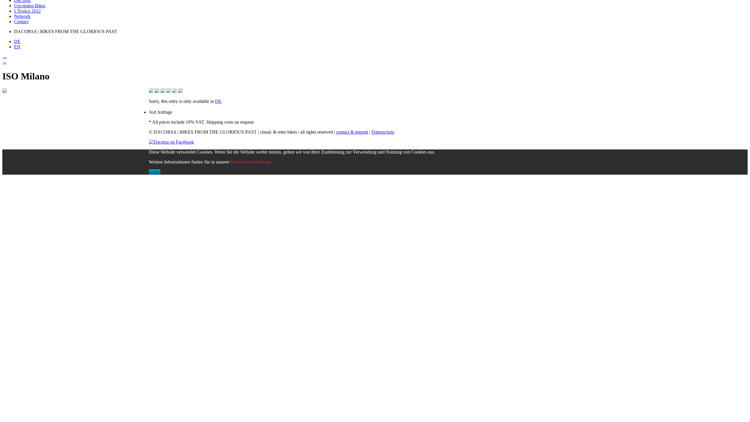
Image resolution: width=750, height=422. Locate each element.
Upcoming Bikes (29, 5)
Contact (21, 21)
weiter (154, 171)
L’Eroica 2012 (27, 10)
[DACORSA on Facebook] (171, 141)
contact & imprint (352, 132)
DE (218, 101)
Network (22, 16)
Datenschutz (382, 132)
